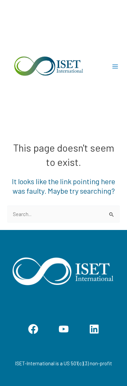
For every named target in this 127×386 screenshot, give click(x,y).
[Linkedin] (94, 329)
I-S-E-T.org (99, 66)
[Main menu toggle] (115, 66)
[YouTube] (64, 329)
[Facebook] (33, 329)
